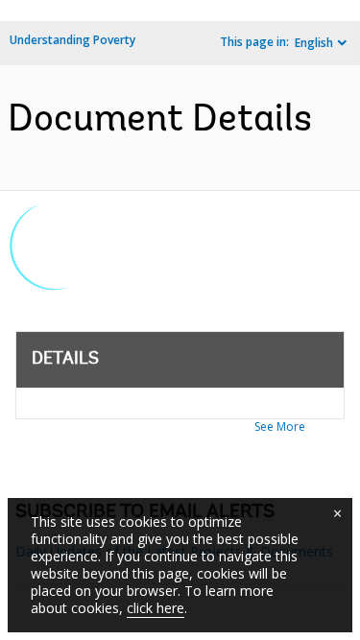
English (314, 43)
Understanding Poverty (72, 40)
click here (155, 608)
